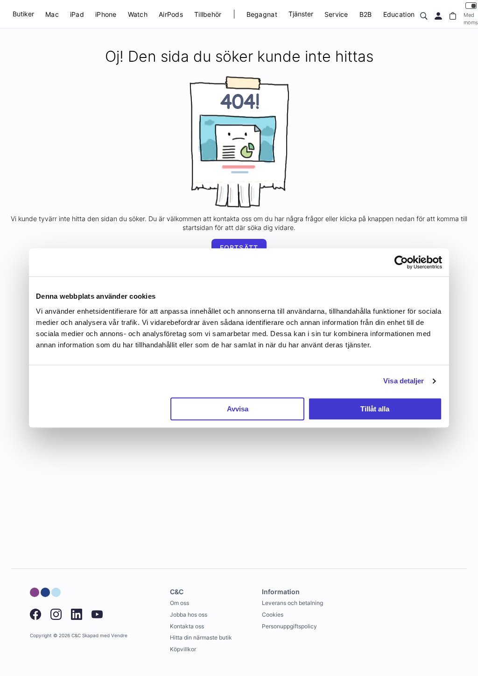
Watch (138, 14)
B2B (365, 14)
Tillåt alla (374, 409)
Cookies (272, 614)
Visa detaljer (403, 381)
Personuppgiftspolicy (289, 626)
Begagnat (261, 14)
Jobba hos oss (188, 614)
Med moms (471, 18)
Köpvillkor (183, 649)
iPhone (106, 14)
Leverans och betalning (292, 602)
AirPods (171, 14)
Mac (52, 14)
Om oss (179, 602)
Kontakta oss (187, 626)
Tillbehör (208, 14)
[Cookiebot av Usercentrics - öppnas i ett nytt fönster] (401, 262)
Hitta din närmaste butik (201, 637)
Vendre (119, 635)
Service (336, 14)
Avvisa (237, 409)
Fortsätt (239, 248)
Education (399, 14)
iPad (77, 14)
